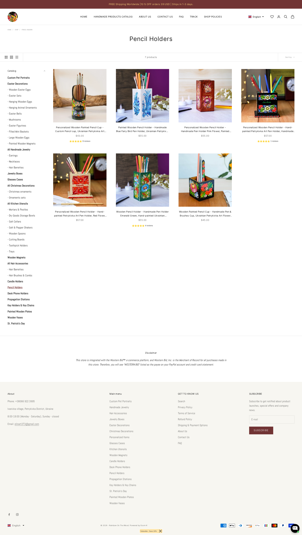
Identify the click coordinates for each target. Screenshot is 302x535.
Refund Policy (185, 419)
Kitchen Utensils (118, 449)
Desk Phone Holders (119, 467)
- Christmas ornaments (19, 191)
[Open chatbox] (295, 528)
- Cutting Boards (16, 239)
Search (181, 401)
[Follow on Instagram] (17, 514)
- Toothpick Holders (18, 245)
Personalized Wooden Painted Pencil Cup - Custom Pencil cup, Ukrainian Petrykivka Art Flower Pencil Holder (79, 129)
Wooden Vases (117, 503)
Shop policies (213, 16)
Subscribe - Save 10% (148, 531)
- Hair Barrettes (16, 167)
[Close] (160, 531)
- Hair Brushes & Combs (20, 275)
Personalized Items (119, 437)
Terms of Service (186, 413)
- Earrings (13, 155)
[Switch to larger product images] (6, 57)
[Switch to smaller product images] (11, 57)
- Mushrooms (14, 119)
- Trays (11, 251)
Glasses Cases (117, 443)
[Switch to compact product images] (16, 57)
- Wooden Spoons (17, 233)
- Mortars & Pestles (18, 209)
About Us (145, 16)
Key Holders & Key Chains (122, 485)
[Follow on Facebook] (9, 514)
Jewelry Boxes (116, 419)
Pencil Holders (27, 30)
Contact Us (165, 16)
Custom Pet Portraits (120, 401)
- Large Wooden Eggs (18, 137)
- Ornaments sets (17, 197)
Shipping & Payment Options (193, 425)
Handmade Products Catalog (113, 16)
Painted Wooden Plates (121, 497)
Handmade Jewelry (119, 407)
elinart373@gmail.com (27, 424)
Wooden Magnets (118, 455)
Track (194, 16)
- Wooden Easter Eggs (19, 89)
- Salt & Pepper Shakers (20, 227)
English (16, 525)
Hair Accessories (118, 413)
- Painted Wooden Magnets (22, 143)
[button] (254, 17)
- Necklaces (14, 161)
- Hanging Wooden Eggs (20, 101)
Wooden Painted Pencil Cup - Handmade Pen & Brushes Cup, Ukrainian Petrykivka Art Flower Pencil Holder (205, 214)
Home (83, 16)
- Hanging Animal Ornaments (22, 107)
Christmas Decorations (121, 431)
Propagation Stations (120, 479)
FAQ (181, 16)
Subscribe (261, 430)
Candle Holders (117, 461)
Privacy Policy (185, 407)
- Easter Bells (15, 113)
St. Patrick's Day (118, 491)
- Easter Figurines (17, 125)
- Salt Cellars (14, 221)
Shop (16, 30)
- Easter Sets (14, 95)
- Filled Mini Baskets (18, 131)
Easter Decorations (119, 425)
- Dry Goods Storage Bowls (21, 215)
